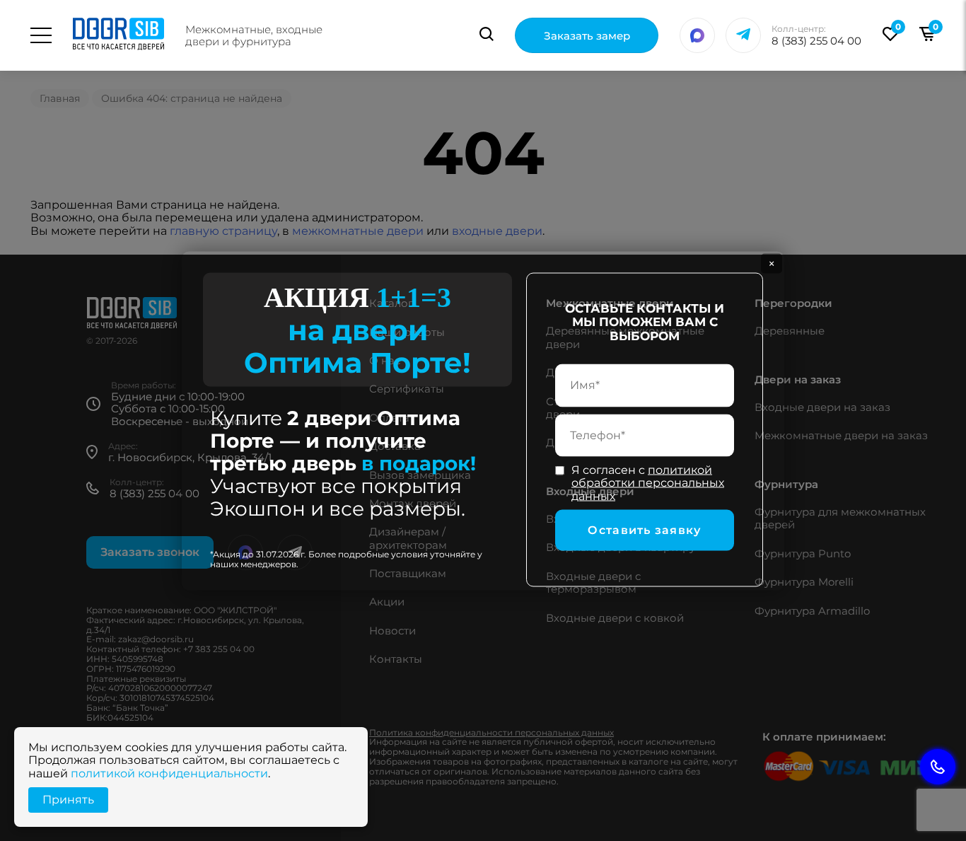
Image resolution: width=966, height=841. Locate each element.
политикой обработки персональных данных (647, 482)
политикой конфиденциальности (169, 773)
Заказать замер (587, 35)
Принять (68, 799)
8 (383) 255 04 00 (816, 40)
